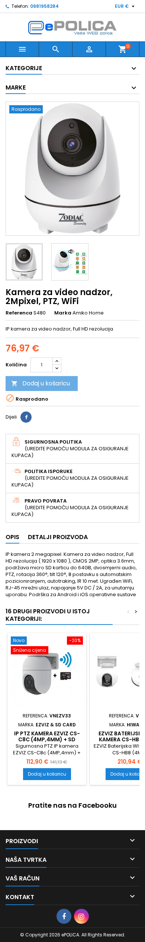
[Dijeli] (26, 417)
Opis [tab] (12, 537)
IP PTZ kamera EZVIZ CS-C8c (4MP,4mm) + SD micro (47, 739)
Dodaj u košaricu (40, 383)
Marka (62, 313)
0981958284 (44, 6)
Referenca (19, 313)
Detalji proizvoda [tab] (58, 537)
